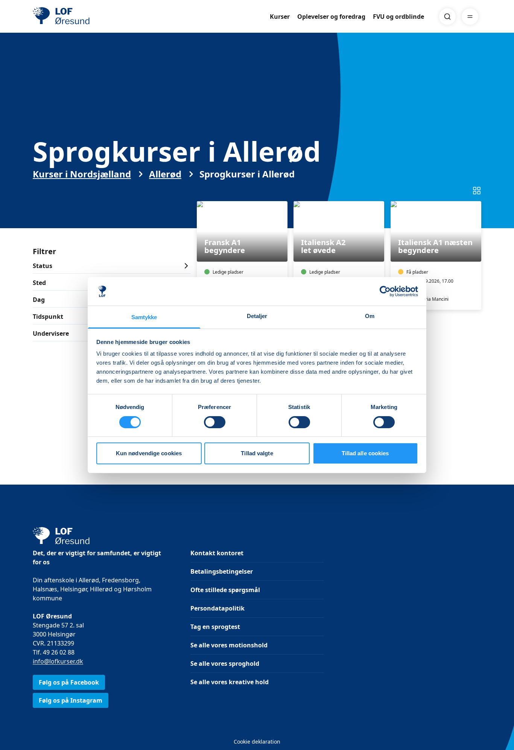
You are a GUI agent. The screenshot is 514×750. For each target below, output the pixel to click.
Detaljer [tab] (257, 316)
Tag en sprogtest (215, 627)
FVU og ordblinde (398, 16)
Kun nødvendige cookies (149, 453)
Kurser (280, 16)
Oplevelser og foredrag (331, 16)
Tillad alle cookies (365, 453)
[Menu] (470, 16)
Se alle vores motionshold (229, 645)
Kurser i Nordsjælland (82, 174)
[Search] (447, 16)
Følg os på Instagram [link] (70, 700)
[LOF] (88, 16)
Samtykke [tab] (144, 317)
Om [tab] (369, 316)
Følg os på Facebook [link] (69, 682)
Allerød (165, 174)
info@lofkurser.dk (58, 661)
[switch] (214, 422)
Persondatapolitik (217, 608)
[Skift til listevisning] (476, 190)
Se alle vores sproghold (224, 663)
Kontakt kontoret (216, 553)
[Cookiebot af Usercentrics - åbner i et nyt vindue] (385, 291)
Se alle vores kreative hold (229, 682)
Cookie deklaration (257, 741)
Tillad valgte (257, 453)
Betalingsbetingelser (221, 571)
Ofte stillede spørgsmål (225, 590)
